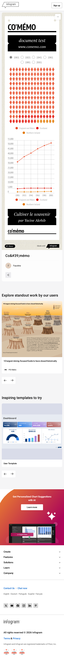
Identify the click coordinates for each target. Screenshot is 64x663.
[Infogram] (10, 5)
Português (23, 594)
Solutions (8, 562)
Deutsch (14, 594)
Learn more (32, 507)
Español (31, 594)
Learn (7, 567)
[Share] (8, 275)
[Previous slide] (5, 380)
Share (10, 246)
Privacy (16, 638)
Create (7, 551)
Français (39, 594)
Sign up (56, 5)
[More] (58, 17)
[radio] (15, 57)
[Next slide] (12, 380)
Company (8, 573)
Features (8, 557)
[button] (25, 128)
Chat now (22, 588)
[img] (32, 93)
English (6, 594)
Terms (7, 638)
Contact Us (9, 588)
